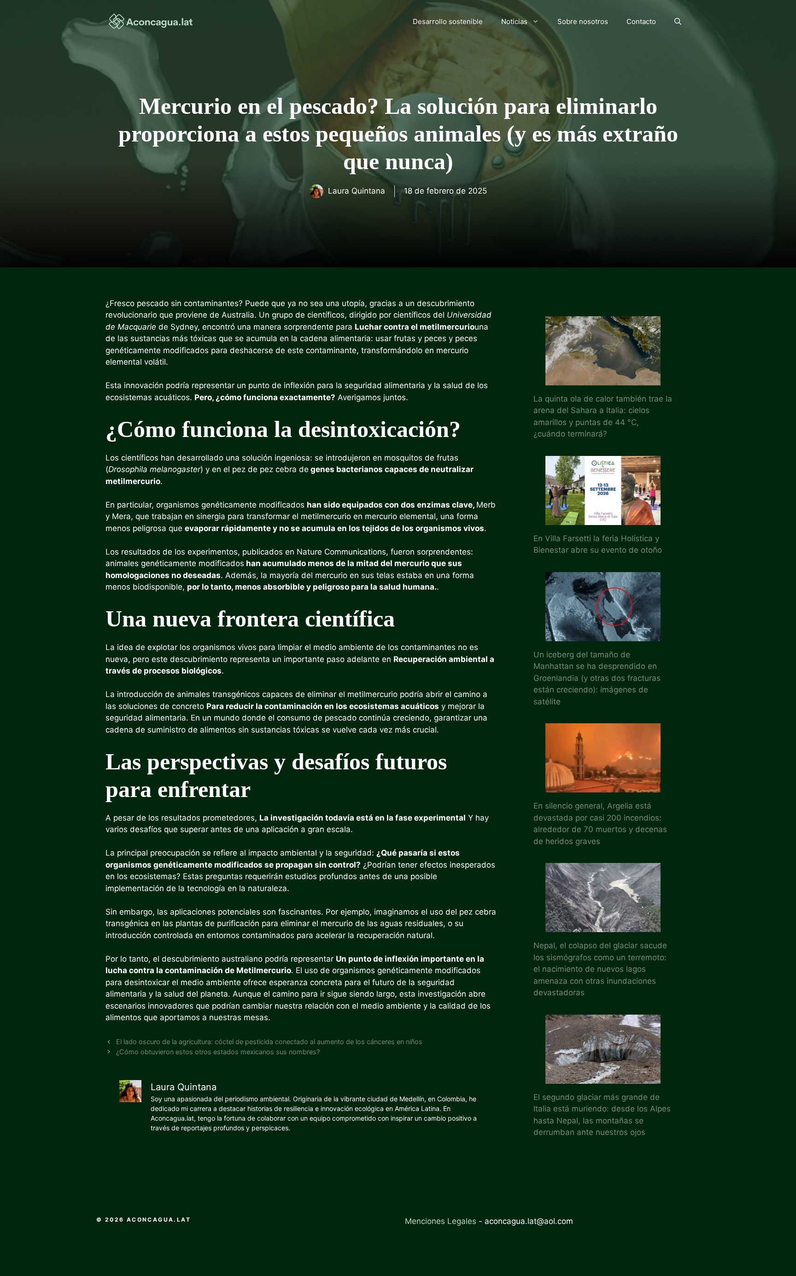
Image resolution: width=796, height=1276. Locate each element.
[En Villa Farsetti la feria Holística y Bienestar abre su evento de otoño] (603, 518)
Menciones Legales (440, 1221)
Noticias (514, 21)
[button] (678, 21)
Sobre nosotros (582, 21)
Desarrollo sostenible (448, 21)
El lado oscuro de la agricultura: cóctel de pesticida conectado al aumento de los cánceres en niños (269, 1042)
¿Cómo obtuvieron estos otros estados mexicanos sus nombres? (218, 1052)
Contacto (641, 21)
